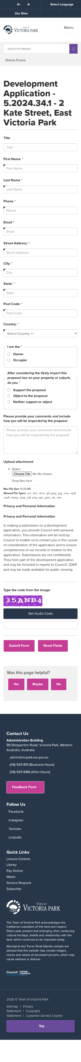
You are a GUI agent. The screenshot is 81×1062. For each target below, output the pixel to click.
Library (11, 864)
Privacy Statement (19, 1008)
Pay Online (14, 870)
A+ (19, 4)
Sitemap (12, 1006)
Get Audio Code (40, 613)
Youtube (15, 828)
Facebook (16, 811)
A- (28, 4)
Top (43, 1027)
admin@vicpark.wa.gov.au (29, 757)
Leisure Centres (18, 858)
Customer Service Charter (44, 1015)
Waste (11, 876)
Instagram (16, 820)
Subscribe (13, 888)
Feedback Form (24, 786)
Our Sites (21, 13)
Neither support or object (32, 402)
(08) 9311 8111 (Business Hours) (32, 764)
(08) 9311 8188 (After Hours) (30, 771)
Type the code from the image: (27, 590)
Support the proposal (29, 390)
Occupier (20, 360)
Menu (69, 27)
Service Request (18, 882)
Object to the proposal (30, 396)
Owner (18, 354)
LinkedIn (15, 837)
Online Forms (15, 60)
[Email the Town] (71, 11)
